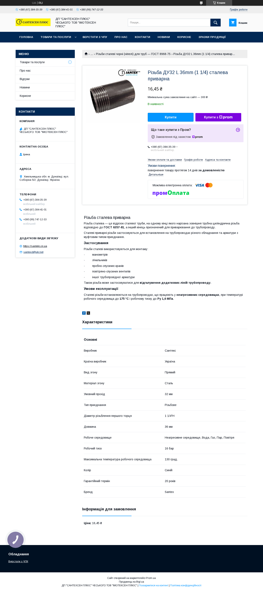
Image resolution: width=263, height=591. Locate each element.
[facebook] (84, 313)
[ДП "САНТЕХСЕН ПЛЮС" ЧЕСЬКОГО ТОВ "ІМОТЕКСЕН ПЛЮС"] (33, 25)
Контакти (142, 37)
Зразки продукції (212, 37)
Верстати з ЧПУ (95, 37)
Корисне (184, 37)
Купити (170, 117)
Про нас (120, 37)
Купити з (211, 117)
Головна (26, 37)
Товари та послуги (55, 37)
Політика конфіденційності (185, 585)
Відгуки (25, 79)
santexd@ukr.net (33, 252)
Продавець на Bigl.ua (131, 581)
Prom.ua (151, 578)
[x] (88, 313)
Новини (164, 37)
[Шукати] (215, 22)
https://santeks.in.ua (35, 246)
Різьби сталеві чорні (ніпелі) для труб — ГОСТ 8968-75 (133, 54)
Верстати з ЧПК (18, 561)
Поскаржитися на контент (153, 585)
